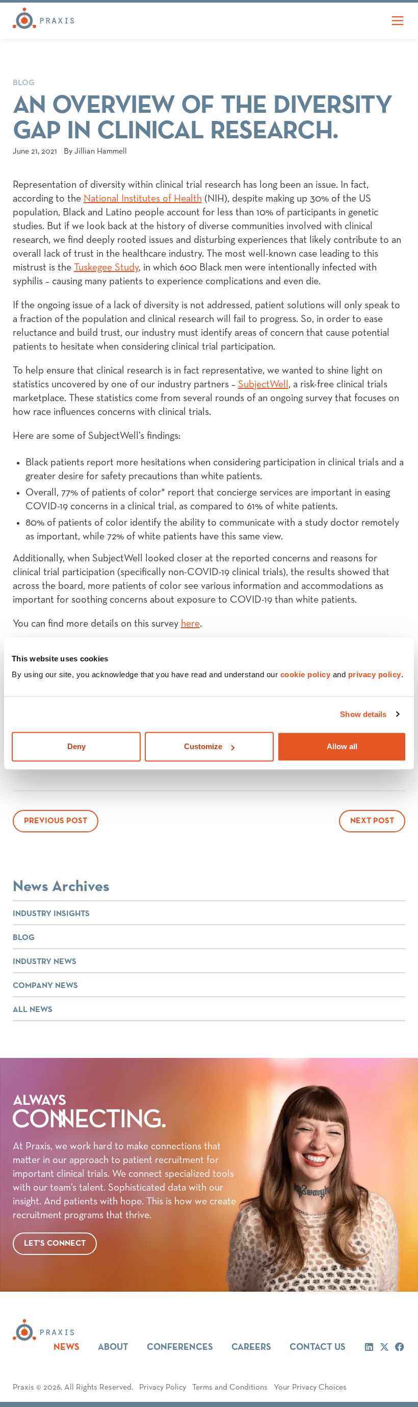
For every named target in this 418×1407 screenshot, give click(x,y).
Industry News (44, 962)
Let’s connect (55, 1244)
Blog (24, 83)
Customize (203, 746)
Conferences (180, 1347)
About (113, 1347)
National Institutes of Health (143, 198)
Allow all (342, 746)
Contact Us (318, 1347)
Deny (76, 746)
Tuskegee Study (106, 267)
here (190, 624)
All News (33, 1010)
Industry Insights (51, 914)
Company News (45, 986)
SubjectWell (263, 384)
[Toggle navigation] (397, 21)
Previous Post (55, 821)
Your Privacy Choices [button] (310, 1388)
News (67, 1347)
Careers (251, 1347)
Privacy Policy (162, 1388)
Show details (363, 714)
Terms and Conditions (230, 1388)
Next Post (372, 821)
